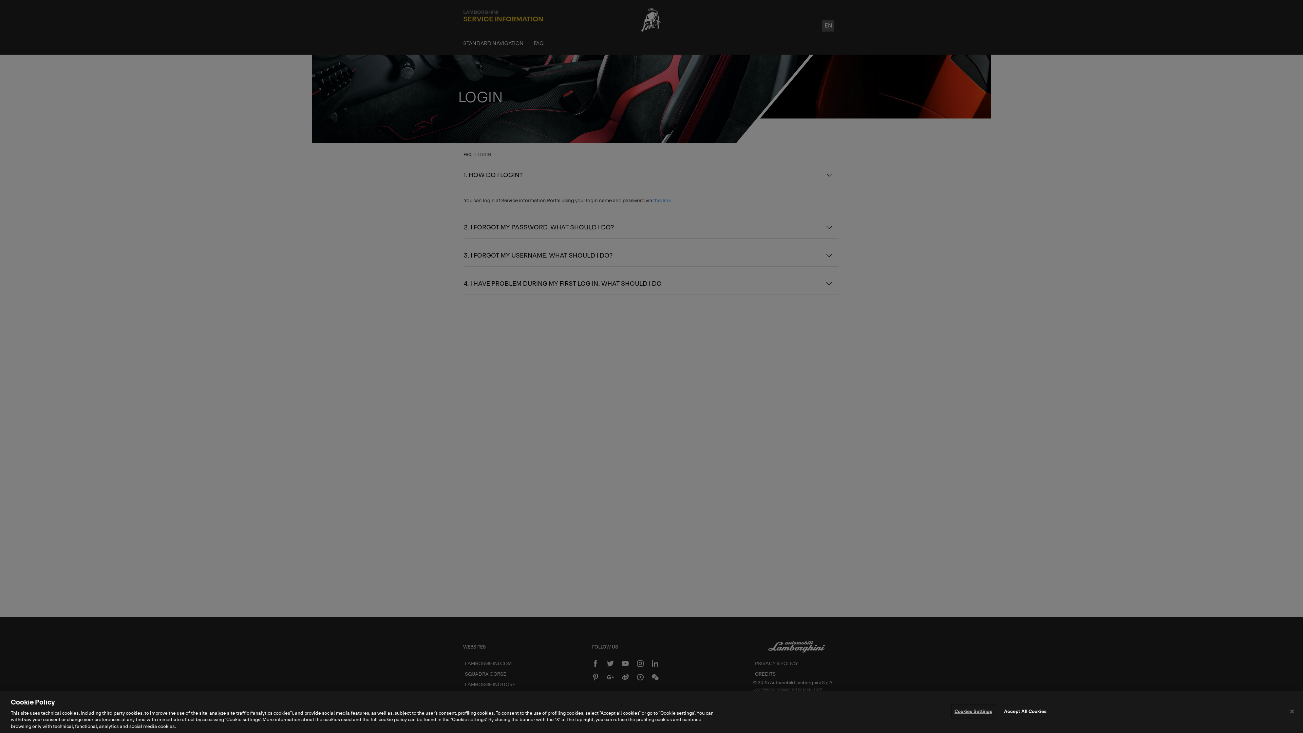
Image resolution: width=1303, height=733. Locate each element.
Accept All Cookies (1025, 711)
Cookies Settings (973, 711)
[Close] (1292, 711)
